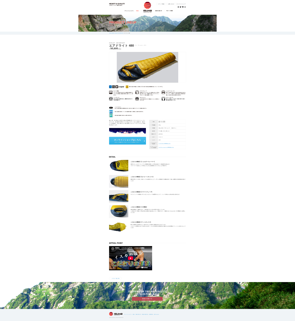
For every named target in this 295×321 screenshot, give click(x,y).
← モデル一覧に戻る (115, 278)
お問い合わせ (156, 314)
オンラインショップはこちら (127, 140)
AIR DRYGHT (120, 33)
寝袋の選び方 (138, 314)
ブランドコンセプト (128, 314)
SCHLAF (116, 33)
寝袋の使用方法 (145, 314)
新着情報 (151, 314)
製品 (134, 314)
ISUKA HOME (111, 33)
